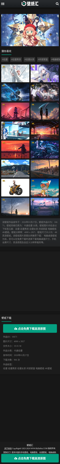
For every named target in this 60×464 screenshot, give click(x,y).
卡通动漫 (18, 350)
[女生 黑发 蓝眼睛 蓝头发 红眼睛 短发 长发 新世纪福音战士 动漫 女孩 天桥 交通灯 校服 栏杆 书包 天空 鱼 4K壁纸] (15, 130)
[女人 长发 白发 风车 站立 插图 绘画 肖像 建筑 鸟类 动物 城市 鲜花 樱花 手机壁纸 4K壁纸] (15, 73)
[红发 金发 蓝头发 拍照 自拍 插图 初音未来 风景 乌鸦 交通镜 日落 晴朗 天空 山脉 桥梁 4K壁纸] (45, 187)
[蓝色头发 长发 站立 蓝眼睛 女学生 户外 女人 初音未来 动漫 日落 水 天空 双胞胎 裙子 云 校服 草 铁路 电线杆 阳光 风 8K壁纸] (45, 206)
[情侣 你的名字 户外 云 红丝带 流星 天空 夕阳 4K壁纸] (45, 111)
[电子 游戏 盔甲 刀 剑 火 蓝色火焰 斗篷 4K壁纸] (15, 92)
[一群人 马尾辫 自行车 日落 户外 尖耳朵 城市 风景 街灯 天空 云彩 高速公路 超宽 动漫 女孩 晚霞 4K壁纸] (45, 168)
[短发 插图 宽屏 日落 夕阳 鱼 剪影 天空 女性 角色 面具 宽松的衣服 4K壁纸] (15, 149)
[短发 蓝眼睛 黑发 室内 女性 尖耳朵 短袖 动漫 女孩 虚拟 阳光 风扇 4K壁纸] (45, 92)
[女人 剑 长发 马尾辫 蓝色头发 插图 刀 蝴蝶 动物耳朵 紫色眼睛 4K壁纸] (45, 149)
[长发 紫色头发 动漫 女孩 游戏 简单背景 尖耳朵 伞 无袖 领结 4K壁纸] (45, 73)
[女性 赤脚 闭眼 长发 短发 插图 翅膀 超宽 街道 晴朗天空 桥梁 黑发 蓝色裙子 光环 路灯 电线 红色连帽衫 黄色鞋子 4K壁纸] (15, 168)
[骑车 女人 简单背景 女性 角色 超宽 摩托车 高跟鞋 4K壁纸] (15, 187)
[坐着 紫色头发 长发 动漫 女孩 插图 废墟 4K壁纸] (15, 111)
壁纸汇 (30, 445)
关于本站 (8, 448)
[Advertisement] (30, 281)
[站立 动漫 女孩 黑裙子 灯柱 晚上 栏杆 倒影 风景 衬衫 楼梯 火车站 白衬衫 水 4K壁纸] (45, 130)
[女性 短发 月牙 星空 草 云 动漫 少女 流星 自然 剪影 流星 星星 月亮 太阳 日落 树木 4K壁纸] (15, 206)
